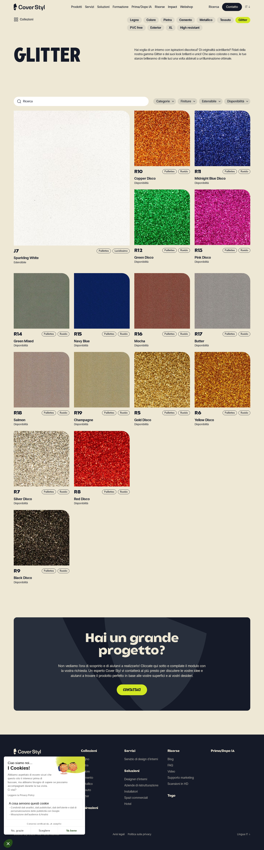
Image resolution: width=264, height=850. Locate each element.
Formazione (121, 7)
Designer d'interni (135, 779)
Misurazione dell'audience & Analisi (29, 814)
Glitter (242, 20)
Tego (171, 795)
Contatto (232, 7)
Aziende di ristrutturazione (141, 785)
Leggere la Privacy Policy (21, 795)
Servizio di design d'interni (141, 759)
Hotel (127, 804)
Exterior (155, 27)
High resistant (189, 27)
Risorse (174, 751)
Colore (151, 20)
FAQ (170, 765)
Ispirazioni (89, 808)
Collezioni (26, 19)
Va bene (71, 830)
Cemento (185, 20)
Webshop (186, 7)
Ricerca (214, 7)
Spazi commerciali (136, 798)
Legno (134, 20)
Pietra (168, 20)
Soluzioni (131, 771)
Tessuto (225, 20)
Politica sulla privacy (139, 834)
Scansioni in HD (178, 784)
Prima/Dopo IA (142, 7)
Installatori (131, 791)
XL (170, 27)
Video (171, 771)
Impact (172, 7)
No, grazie (17, 830)
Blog (171, 759)
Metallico (206, 20)
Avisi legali (119, 834)
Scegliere (44, 830)
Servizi (89, 7)
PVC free (136, 27)
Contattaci (132, 690)
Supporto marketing (181, 777)
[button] (8, 843)
